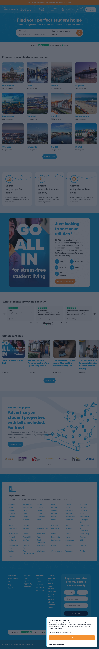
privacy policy (66, 632)
